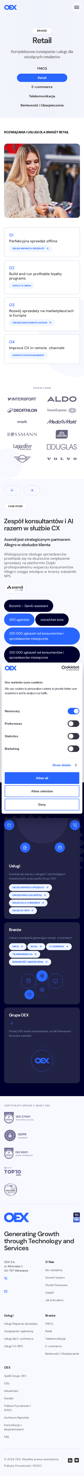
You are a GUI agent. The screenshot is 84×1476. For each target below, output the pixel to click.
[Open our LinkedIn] (70, 1460)
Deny (42, 804)
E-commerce (53, 1346)
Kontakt (8, 1398)
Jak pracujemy (54, 1300)
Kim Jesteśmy (53, 1270)
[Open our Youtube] (76, 1460)
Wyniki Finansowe (56, 1285)
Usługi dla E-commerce (18, 1338)
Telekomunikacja (55, 1338)
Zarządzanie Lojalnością (18, 1331)
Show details (61, 765)
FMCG (49, 1324)
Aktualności (11, 1391)
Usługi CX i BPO (13, 1346)
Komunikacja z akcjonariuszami (13, 1427)
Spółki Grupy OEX (15, 1376)
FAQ (6, 1437)
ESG (6, 1383)
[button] (76, 7)
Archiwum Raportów (16, 1417)
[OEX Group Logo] (10, 7)
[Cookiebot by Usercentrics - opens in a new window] (61, 668)
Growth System (55, 1277)
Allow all (42, 778)
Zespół (49, 1292)
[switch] (73, 723)
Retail (48, 1331)
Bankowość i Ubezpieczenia (62, 1353)
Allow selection (42, 791)
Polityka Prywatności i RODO (17, 1408)
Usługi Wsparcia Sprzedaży (21, 1324)
